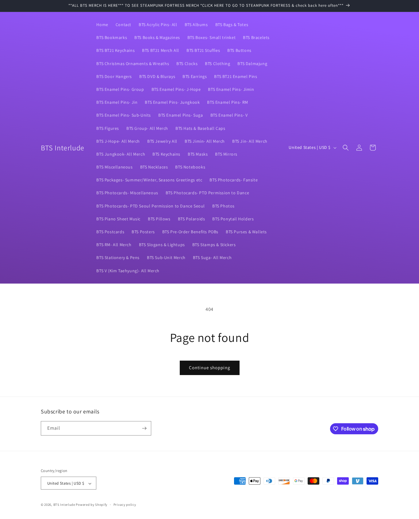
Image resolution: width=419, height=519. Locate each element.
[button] (345, 147)
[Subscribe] (144, 428)
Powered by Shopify (91, 505)
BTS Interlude (64, 505)
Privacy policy (124, 504)
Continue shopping (209, 367)
